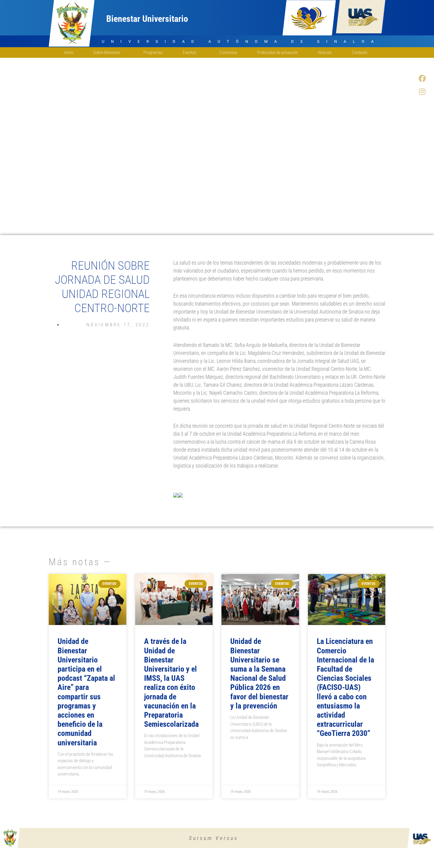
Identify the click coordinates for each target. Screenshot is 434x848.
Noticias (325, 52)
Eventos (189, 52)
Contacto (359, 52)
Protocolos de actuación (277, 52)
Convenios (228, 52)
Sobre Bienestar (106, 52)
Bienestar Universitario (147, 19)
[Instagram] (422, 91)
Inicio (68, 52)
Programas (153, 52)
